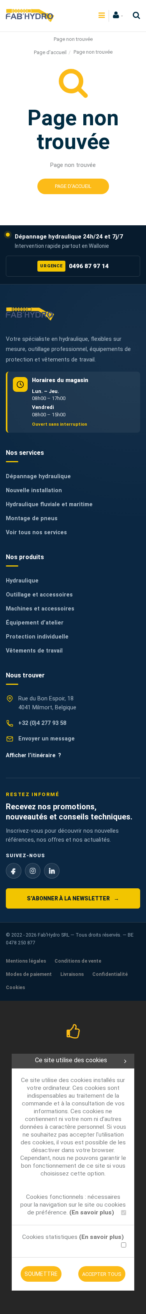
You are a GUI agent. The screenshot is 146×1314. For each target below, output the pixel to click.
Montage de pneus (32, 518)
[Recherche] (134, 15)
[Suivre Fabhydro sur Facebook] (13, 871)
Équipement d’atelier (34, 622)
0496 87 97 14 (74, 266)
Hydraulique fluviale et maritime (49, 504)
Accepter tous (101, 1274)
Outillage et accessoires (39, 594)
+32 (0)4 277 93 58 (42, 723)
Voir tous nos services (36, 532)
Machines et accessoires (40, 608)
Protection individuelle (37, 636)
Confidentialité (110, 974)
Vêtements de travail (34, 650)
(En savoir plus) (91, 1212)
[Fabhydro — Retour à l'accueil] (30, 314)
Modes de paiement (29, 974)
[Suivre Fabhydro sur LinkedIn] (52, 871)
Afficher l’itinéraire (33, 755)
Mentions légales (26, 961)
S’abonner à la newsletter (73, 898)
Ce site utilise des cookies (71, 1060)
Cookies (15, 987)
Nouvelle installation (34, 490)
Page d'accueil (50, 52)
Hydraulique (22, 580)
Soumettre (41, 1274)
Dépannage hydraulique (38, 476)
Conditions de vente (78, 961)
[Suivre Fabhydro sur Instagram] (32, 871)
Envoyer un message (46, 738)
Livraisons (72, 974)
